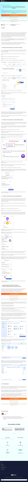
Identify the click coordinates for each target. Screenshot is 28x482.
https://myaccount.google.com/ (12, 58)
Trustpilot (2, 471)
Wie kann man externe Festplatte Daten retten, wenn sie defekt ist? (20, 429)
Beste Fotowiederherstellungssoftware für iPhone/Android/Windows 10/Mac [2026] (7, 429)
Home (2, 5)
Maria (5, 414)
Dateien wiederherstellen (6, 5)
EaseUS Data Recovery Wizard (18, 291)
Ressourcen (2, 464)
